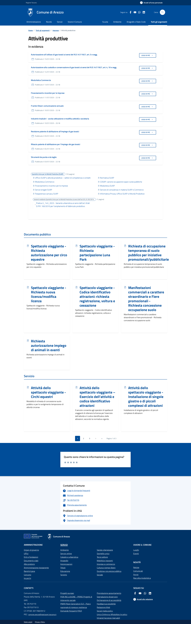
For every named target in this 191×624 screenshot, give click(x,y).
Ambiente (64, 550)
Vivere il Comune (75, 21)
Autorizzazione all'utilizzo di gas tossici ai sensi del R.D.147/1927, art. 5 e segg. (64, 54)
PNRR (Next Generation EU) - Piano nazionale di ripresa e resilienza (75, 605)
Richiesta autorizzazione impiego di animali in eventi (48, 345)
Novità (49, 21)
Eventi (136, 553)
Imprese (56, 30)
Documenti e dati (31, 560)
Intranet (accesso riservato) (108, 617)
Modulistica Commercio (41, 80)
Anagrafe (64, 560)
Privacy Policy (40, 622)
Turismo (63, 574)
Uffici (26, 553)
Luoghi (136, 550)
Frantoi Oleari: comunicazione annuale (47, 105)
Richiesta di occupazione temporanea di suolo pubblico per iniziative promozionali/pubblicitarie (148, 253)
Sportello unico (103, 553)
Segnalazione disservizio (107, 596)
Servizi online (66, 553)
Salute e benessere (105, 550)
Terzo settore (102, 557)
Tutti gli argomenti (43, 30)
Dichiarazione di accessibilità (109, 600)
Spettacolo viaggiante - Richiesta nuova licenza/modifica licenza (48, 294)
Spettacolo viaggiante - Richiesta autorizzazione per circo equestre (49, 253)
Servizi (59, 21)
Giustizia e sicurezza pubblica (109, 571)
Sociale (100, 574)
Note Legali (28, 622)
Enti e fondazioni (31, 557)
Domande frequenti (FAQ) (71, 610)
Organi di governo (31, 550)
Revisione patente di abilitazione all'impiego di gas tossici (55, 131)
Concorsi (27, 574)
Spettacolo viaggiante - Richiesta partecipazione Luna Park (97, 253)
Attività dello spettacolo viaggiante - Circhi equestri (48, 392)
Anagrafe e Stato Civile (136, 21)
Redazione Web (103, 607)
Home (30, 30)
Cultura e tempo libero (106, 567)
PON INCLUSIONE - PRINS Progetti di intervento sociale (76, 598)
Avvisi (135, 574)
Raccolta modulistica (142, 578)
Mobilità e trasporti (105, 560)
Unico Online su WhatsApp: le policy (112, 614)
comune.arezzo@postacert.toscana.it (42, 614)
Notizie (136, 567)
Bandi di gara (29, 571)
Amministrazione (34, 21)
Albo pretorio (29, 564)
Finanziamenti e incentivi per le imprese (47, 93)
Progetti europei (67, 593)
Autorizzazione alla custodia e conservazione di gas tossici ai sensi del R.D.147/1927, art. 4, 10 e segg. (74, 67)
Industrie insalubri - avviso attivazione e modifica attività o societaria (60, 118)
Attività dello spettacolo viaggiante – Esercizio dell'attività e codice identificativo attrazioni (97, 397)
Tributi (63, 567)
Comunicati (138, 571)
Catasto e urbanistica (69, 557)
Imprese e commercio (106, 564)
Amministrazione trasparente (36, 567)
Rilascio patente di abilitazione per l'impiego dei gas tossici (55, 144)
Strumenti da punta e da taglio (44, 157)
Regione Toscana (31, 2)
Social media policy (105, 610)
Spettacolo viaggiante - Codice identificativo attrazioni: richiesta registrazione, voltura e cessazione (97, 297)
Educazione (65, 571)
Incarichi (27, 578)
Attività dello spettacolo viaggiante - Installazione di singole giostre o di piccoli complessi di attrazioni (145, 397)
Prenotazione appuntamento (109, 593)
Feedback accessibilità (106, 603)
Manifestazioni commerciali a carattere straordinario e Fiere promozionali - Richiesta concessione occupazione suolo (146, 299)
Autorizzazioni (66, 564)
